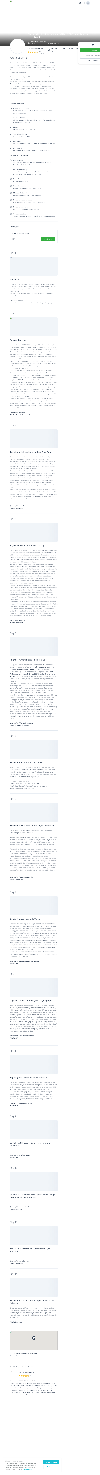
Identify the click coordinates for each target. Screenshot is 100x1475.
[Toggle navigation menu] (88, 3)
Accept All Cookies (51, 1462)
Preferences (51, 1467)
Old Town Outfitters (26, 1373)
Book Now (48, 239)
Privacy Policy (27, 1469)
